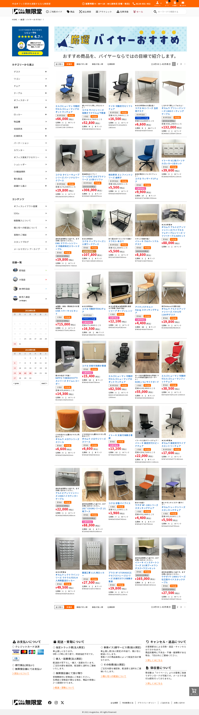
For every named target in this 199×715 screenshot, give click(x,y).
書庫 (16, 107)
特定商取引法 (127, 702)
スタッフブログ (21, 241)
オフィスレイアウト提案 (25, 206)
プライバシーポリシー (147, 702)
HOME (14, 19)
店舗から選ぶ (20, 185)
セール (140, 11)
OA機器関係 (19, 171)
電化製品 (18, 178)
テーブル (18, 93)
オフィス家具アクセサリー (26, 157)
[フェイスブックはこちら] (50, 703)
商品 (72, 11)
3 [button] (181, 63)
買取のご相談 (20, 234)
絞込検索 (87, 11)
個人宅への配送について (25, 227)
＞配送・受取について (63, 687)
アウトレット (105, 11)
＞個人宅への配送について (113, 676)
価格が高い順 (97, 64)
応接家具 (18, 135)
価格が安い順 (82, 64)
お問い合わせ (179, 702)
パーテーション (21, 143)
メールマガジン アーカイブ (27, 249)
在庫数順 (111, 64)
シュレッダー (20, 164)
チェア (17, 85)
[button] (185, 64)
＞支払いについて (20, 673)
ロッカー (18, 114)
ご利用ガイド (55, 11)
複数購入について (22, 220)
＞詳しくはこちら (154, 660)
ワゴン (17, 78)
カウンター (19, 150)
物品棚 (17, 121)
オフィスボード (21, 100)
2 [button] (177, 63)
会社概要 (114, 702)
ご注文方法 (165, 702)
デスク (17, 71)
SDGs (16, 213)
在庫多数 (124, 11)
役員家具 (18, 128)
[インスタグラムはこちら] (56, 703)
